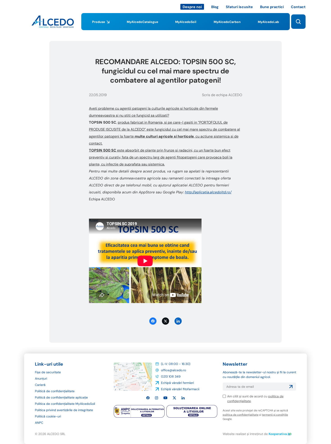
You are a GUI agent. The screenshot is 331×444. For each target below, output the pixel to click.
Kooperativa (278, 434)
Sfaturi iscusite (239, 7)
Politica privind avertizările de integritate (64, 410)
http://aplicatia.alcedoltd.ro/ (208, 192)
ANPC (39, 423)
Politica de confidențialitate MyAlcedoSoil (65, 404)
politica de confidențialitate (240, 415)
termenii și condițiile (275, 415)
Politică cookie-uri (48, 416)
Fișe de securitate (48, 372)
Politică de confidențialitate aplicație (61, 397)
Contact (298, 7)
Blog (215, 7)
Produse (98, 22)
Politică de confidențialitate (55, 391)
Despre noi (192, 7)
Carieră (40, 385)
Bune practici (272, 7)
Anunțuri (41, 378)
